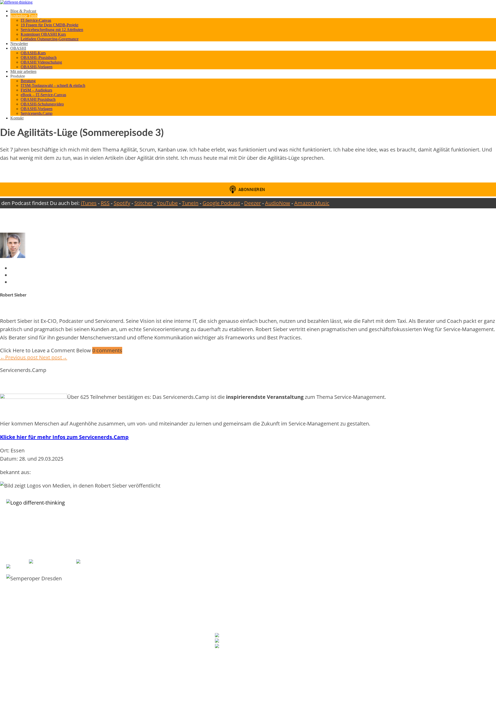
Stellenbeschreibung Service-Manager (242, 594)
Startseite (362, 572)
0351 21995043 (61, 562)
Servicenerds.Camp (36, 113)
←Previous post (19, 357)
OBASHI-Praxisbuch (369, 536)
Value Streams (365, 657)
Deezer (252, 203)
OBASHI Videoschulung (41, 62)
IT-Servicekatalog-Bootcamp (235, 541)
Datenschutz (364, 599)
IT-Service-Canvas (36, 20)
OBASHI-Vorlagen (36, 67)
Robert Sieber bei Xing (242, 641)
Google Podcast (221, 203)
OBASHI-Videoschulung (372, 531)
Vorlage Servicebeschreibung (236, 536)
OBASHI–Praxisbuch (39, 57)
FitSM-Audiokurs (226, 578)
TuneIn (190, 203)
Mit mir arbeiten (23, 71)
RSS (105, 203)
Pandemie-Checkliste (230, 583)
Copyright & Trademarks (373, 605)
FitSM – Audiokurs (36, 90)
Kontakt (17, 118)
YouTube (167, 203)
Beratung (28, 81)
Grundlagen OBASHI (370, 520)
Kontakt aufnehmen (369, 583)
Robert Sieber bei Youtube (250, 646)
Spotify (122, 203)
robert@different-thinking (114, 562)
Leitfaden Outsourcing (231, 572)
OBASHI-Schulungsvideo (42, 104)
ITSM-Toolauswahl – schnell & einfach (53, 85)
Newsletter (19, 43)
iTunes (89, 203)
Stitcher (143, 203)
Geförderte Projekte (369, 594)
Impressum (363, 589)
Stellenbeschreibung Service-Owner (240, 589)
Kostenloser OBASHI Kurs (43, 34)
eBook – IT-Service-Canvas (43, 95)
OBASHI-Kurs (33, 53)
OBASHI (18, 48)
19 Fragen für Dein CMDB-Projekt (49, 25)
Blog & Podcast (23, 11)
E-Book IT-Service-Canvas (233, 531)
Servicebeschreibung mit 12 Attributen (52, 29)
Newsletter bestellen (232, 656)
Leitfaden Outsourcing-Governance (50, 39)
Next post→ (53, 357)
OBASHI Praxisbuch (38, 99)
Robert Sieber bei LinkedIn (250, 636)
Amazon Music (311, 203)
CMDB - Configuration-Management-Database (388, 636)
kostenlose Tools (23, 15)
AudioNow (277, 203)
